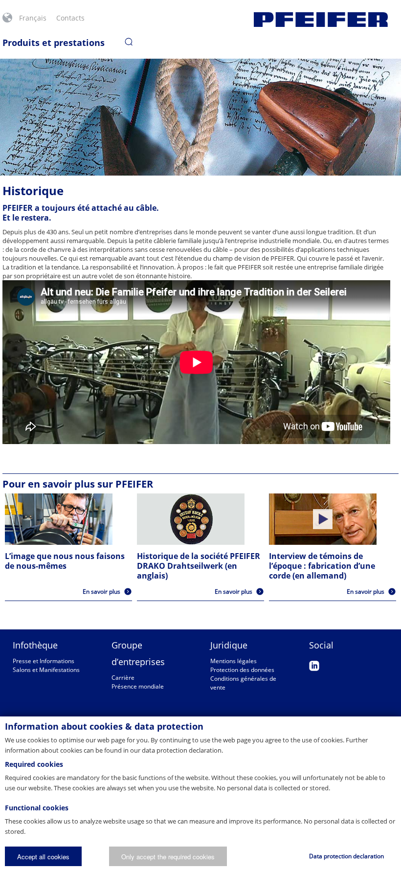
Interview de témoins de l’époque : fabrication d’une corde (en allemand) (322, 566)
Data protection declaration (346, 856)
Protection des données (242, 670)
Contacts (70, 17)
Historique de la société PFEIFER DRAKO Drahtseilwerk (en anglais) (198, 566)
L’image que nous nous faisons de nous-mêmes (65, 561)
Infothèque (35, 645)
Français (32, 17)
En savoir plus (101, 591)
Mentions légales (233, 661)
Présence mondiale (137, 686)
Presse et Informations (43, 661)
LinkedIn (314, 666)
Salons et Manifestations (46, 670)
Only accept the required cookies (168, 856)
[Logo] (321, 19)
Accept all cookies (43, 856)
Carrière (122, 677)
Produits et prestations (53, 42)
